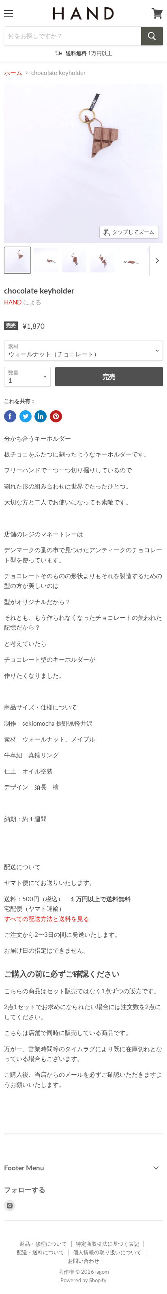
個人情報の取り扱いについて (107, 1252)
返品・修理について (43, 1243)
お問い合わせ (83, 1261)
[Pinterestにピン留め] (56, 416)
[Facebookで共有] (10, 416)
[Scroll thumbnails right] (155, 261)
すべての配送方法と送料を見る (46, 918)
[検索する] (152, 36)
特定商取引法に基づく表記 (107, 1243)
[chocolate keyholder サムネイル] (17, 260)
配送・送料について (40, 1252)
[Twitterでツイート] (25, 416)
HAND (12, 302)
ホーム (13, 72)
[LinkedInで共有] (40, 416)
